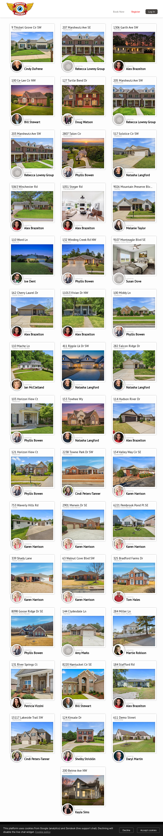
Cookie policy (42, 831)
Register (135, 11)
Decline (126, 830)
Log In (151, 11)
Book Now (118, 11)
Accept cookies (148, 830)
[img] (20, 8)
